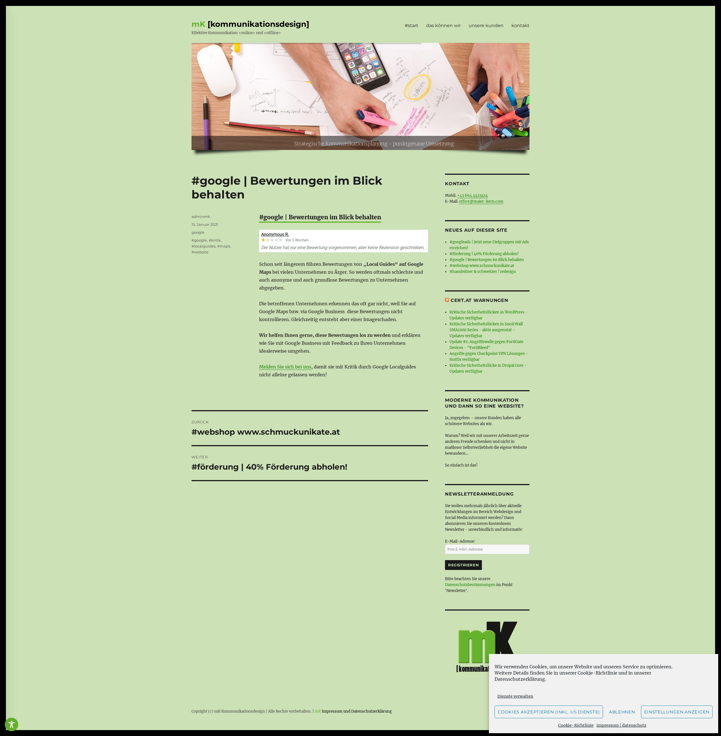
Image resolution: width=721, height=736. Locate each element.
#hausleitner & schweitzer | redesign (482, 271)
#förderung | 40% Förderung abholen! (484, 253)
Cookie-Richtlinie (597, 673)
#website (200, 252)
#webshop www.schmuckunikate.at (481, 265)
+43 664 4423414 (472, 195)
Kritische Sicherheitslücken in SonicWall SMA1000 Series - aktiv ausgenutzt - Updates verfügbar (486, 330)
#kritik (215, 240)
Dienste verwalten (515, 696)
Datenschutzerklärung (520, 679)
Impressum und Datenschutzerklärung (357, 711)
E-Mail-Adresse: (460, 541)
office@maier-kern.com (481, 201)
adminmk (201, 216)
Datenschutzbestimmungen (470, 584)
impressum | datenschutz (621, 725)
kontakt (520, 25)
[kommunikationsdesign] (258, 24)
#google (199, 240)
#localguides (203, 246)
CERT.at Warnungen (479, 300)
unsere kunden (486, 25)
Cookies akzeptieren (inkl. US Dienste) (549, 712)
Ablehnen (622, 712)
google (198, 232)
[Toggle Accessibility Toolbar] (11, 724)
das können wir (443, 25)
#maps (223, 246)
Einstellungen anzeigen (676, 712)
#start (411, 25)
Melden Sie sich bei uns (285, 367)
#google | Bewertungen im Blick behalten (486, 259)
